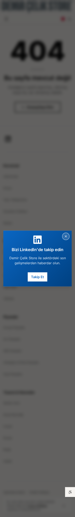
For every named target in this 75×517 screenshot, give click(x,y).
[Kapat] (65, 236)
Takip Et (37, 277)
